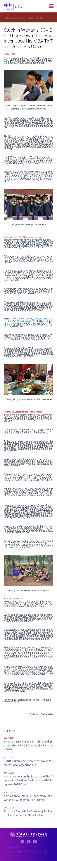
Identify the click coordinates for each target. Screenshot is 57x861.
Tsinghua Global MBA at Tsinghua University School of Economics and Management (28, 320)
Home (6, 18)
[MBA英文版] (13, 6)
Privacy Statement (14, 848)
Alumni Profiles (26, 18)
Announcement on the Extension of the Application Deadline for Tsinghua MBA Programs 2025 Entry (28, 780)
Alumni (13, 18)
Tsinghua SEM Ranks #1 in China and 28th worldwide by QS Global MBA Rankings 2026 (28, 745)
